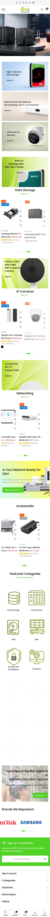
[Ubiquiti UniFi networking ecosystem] (25, 106)
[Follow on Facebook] (16, 2)
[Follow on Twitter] (20, 2)
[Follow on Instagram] (23, 2)
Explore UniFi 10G (12, 490)
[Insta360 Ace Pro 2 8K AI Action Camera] (37, 527)
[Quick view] (22, 216)
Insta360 (6, 544)
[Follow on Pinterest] (30, 2)
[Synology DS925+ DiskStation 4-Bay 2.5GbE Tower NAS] (13, 213)
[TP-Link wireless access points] (25, 375)
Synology (6, 230)
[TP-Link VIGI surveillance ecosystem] (25, 136)
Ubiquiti (5, 332)
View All (24, 194)
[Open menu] (7, 9)
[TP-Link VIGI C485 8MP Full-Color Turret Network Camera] (37, 315)
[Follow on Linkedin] (27, 2)
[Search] (42, 9)
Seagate (29, 230)
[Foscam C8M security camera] (25, 273)
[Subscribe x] (45, 859)
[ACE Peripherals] (25, 9)
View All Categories (24, 577)
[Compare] (22, 221)
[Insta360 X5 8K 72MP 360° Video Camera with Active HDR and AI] (14, 527)
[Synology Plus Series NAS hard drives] (25, 172)
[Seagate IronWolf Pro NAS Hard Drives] (37, 213)
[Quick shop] (22, 225)
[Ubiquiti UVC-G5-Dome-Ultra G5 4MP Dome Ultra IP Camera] (13, 315)
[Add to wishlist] (22, 211)
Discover (24, 44)
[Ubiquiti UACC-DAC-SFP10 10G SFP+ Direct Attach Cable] (14, 417)
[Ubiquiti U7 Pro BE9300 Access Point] (37, 417)
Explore (10, 80)
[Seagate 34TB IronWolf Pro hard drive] (25, 76)
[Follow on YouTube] (33, 2)
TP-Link (29, 332)
